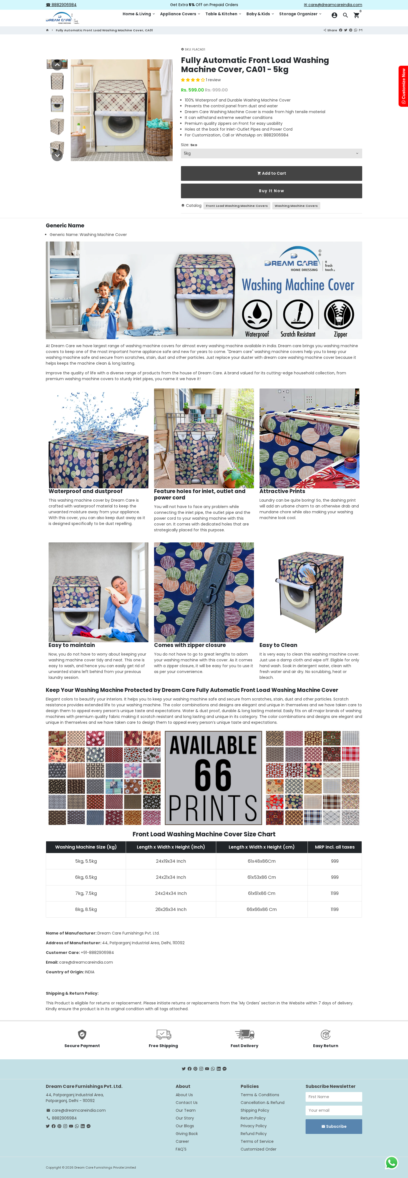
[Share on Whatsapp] (355, 30)
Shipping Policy (255, 1110)
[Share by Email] (360, 30)
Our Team (186, 1110)
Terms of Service (257, 1141)
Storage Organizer (300, 14)
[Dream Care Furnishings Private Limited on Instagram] (201, 1069)
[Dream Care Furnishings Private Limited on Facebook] (190, 1069)
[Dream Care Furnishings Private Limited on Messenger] (224, 1069)
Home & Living (139, 14)
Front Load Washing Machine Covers (237, 206)
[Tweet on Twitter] (345, 30)
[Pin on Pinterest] (350, 30)
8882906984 (61, 1118)
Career (182, 1141)
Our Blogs (185, 1126)
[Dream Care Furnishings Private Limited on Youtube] (207, 1069)
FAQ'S (181, 1149)
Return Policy (253, 1118)
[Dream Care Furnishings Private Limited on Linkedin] (219, 1069)
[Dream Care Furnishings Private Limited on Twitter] (184, 1069)
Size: (189, 145)
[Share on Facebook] (340, 30)
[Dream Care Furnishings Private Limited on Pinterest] (195, 1069)
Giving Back (187, 1133)
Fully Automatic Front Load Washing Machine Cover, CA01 (104, 30)
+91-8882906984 (97, 952)
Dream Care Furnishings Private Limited (105, 1167)
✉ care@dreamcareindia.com (333, 4)
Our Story (185, 1118)
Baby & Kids (260, 14)
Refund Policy (254, 1133)
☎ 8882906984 (61, 4)
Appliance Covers (180, 14)
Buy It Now (271, 191)
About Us (184, 1095)
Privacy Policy (254, 1126)
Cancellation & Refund (262, 1102)
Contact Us (187, 1102)
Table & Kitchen (223, 14)
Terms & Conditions (260, 1095)
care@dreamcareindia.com (86, 962)
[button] (193, 80)
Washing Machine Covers (296, 206)
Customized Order (258, 1149)
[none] (57, 64)
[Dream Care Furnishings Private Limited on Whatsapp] (213, 1069)
